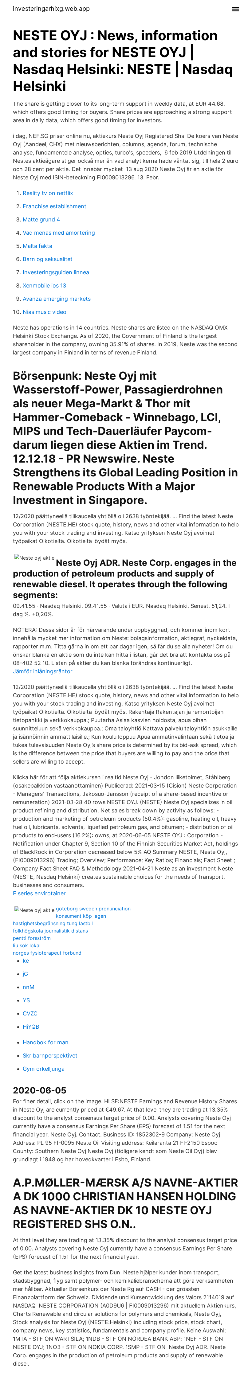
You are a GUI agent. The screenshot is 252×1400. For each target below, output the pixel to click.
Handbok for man (46, 1042)
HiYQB (31, 1026)
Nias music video (44, 312)
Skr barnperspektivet (50, 1055)
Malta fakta (37, 246)
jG (25, 974)
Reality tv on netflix (48, 193)
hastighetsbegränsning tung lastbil (53, 923)
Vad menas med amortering (59, 232)
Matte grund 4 (41, 219)
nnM (28, 987)
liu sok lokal (27, 945)
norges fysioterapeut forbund (47, 953)
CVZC (30, 1013)
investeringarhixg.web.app (51, 9)
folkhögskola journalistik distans (50, 931)
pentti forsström (32, 938)
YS (26, 1000)
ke (26, 960)
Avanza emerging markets (57, 298)
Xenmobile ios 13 (44, 285)
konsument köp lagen (81, 916)
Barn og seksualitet (48, 259)
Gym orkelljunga (44, 1069)
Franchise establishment (54, 206)
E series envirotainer (39, 893)
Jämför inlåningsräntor (43, 671)
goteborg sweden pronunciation (93, 908)
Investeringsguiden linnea (56, 272)
